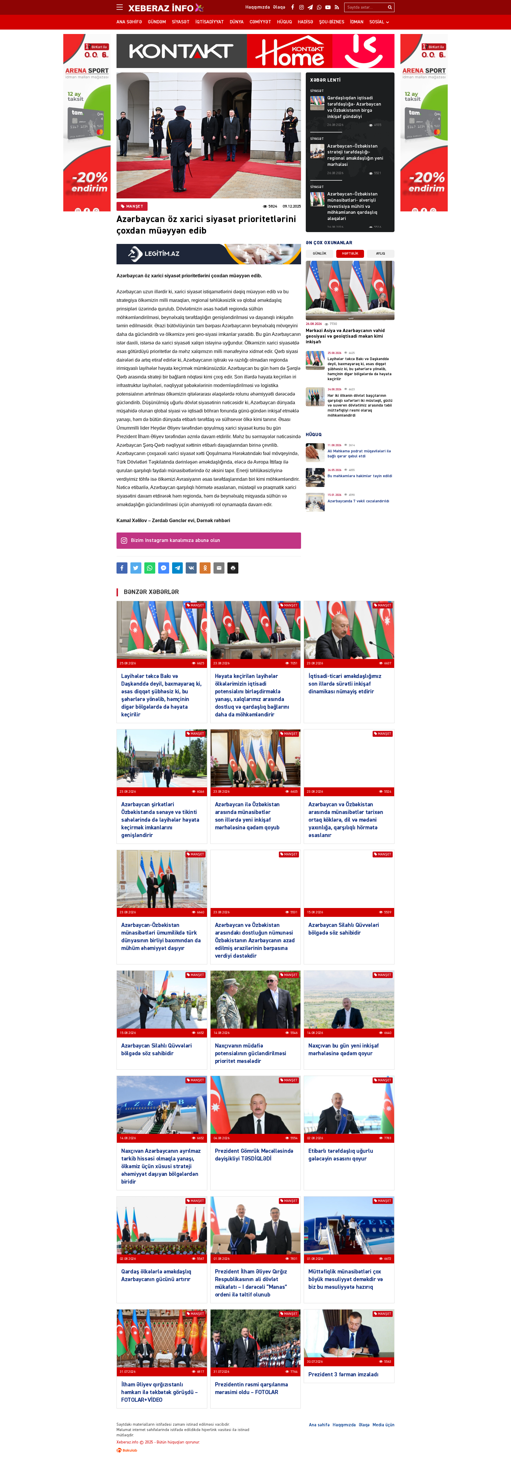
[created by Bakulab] (255, 1450)
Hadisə (305, 22)
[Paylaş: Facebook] (122, 568)
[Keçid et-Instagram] (301, 7)
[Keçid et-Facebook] (292, 7)
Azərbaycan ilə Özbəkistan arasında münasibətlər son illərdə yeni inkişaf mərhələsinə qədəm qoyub (247, 816)
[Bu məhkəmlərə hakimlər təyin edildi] (315, 477)
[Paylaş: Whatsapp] (149, 568)
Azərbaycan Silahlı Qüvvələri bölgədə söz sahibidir (343, 929)
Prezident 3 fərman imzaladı (343, 1375)
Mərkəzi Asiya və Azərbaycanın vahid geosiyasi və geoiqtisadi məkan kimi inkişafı (345, 336)
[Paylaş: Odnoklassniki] (205, 568)
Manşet (134, 206)
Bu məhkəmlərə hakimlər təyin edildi (360, 476)
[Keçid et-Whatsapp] (319, 7)
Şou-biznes (331, 22)
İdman (356, 22)
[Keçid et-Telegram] (310, 7)
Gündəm (157, 22)
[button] (232, 568)
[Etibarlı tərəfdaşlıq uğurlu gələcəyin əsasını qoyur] (349, 1109)
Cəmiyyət (260, 22)
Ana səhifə (129, 22)
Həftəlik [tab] (350, 253)
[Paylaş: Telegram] (177, 568)
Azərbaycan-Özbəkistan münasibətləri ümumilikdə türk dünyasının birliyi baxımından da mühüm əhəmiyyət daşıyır (160, 936)
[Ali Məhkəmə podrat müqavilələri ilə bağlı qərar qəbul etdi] (315, 452)
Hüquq (284, 22)
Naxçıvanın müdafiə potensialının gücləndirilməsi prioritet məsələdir (250, 1053)
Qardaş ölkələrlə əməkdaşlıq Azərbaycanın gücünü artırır (156, 1275)
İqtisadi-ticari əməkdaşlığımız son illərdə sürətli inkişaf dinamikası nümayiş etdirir (344, 684)
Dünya (237, 22)
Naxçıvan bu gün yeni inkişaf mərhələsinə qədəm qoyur (343, 1049)
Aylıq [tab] (380, 253)
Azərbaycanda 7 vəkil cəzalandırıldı (358, 501)
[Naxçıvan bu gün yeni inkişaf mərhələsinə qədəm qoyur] (349, 1004)
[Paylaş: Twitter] (135, 568)
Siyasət (181, 22)
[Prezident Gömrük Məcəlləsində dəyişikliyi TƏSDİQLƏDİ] (256, 1109)
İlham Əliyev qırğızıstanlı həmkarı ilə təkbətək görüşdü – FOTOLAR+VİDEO (159, 1392)
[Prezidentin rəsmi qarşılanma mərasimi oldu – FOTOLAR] (256, 1343)
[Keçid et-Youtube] (328, 7)
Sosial (376, 22)
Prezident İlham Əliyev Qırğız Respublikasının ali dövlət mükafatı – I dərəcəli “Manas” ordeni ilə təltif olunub (251, 1283)
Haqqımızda (344, 1425)
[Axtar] (389, 7)
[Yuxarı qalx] (494, 1443)
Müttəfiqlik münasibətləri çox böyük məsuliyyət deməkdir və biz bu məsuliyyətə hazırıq (345, 1279)
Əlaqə (364, 1425)
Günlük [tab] (319, 253)
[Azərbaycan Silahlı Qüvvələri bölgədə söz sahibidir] (349, 883)
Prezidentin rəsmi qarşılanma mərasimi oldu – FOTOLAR (251, 1388)
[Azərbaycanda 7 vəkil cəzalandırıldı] (315, 502)
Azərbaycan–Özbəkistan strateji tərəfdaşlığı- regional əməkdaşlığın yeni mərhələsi (355, 155)
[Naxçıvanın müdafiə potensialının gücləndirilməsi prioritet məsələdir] (256, 1004)
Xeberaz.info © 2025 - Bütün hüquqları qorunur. (158, 1442)
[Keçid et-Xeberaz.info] (160, 7)
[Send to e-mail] (219, 568)
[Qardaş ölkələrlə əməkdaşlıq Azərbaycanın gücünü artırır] (162, 1230)
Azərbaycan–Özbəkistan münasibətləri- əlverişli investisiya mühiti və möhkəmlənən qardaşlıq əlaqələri (352, 206)
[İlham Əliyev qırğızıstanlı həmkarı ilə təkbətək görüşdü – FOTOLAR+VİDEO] (162, 1343)
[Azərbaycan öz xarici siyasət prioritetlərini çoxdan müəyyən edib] (209, 135)
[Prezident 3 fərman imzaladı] (349, 1338)
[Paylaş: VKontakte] (191, 568)
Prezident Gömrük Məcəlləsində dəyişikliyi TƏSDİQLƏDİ (254, 1155)
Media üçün (383, 1425)
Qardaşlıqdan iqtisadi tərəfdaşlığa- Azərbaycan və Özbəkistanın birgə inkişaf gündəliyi (354, 107)
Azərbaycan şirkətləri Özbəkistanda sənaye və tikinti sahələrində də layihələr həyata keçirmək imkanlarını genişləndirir (160, 820)
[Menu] (122, 7)
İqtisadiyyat (209, 22)
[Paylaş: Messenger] (163, 568)
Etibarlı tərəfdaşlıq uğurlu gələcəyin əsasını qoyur (340, 1155)
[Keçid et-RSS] (336, 7)
